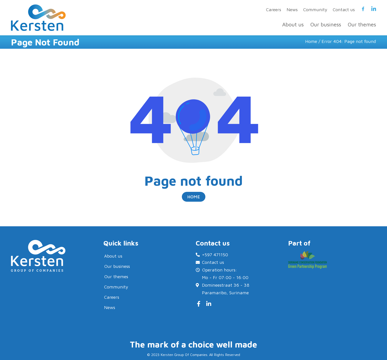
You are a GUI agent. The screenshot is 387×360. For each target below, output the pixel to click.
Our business (325, 24)
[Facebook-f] (198, 304)
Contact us (344, 9)
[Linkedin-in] (208, 304)
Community (315, 9)
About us (293, 24)
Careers (273, 9)
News (292, 9)
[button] (193, 197)
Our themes (362, 24)
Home (311, 41)
